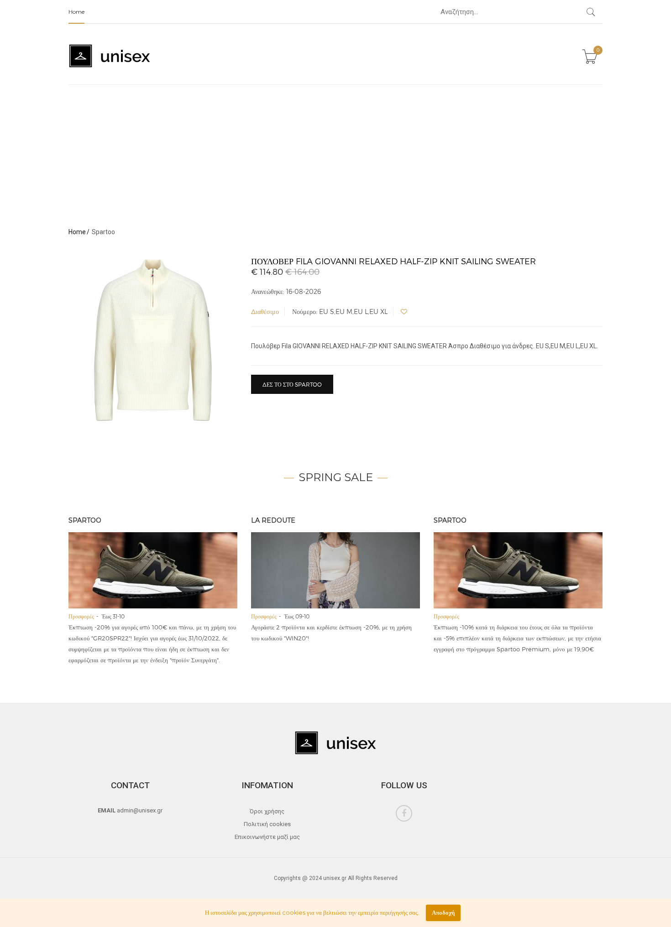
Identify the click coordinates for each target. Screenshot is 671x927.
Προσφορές (81, 616)
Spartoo (84, 520)
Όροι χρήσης (267, 811)
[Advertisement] (335, 153)
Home (76, 11)
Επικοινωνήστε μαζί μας (267, 836)
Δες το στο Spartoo (292, 384)
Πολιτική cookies (267, 824)
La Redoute (273, 520)
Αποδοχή (443, 912)
